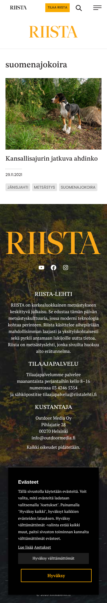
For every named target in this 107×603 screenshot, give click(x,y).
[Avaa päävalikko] (97, 7)
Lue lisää (25, 547)
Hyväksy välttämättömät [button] (53, 558)
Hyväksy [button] (56, 575)
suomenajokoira (78, 187)
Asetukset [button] (42, 547)
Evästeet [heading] (28, 482)
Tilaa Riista (57, 7)
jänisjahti (17, 187)
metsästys (44, 187)
